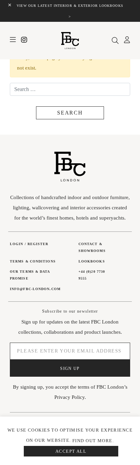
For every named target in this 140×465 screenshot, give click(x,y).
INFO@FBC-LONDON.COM (35, 289)
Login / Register (29, 244)
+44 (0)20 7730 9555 (91, 275)
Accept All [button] (70, 451)
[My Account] (127, 41)
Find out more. (93, 440)
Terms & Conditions (33, 261)
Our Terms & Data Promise (30, 275)
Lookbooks (91, 261)
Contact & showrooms (92, 247)
